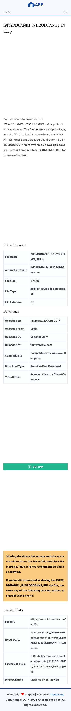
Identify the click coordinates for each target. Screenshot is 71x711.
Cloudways (57, 694)
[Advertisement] (35, 72)
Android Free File (35, 4)
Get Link (38, 466)
